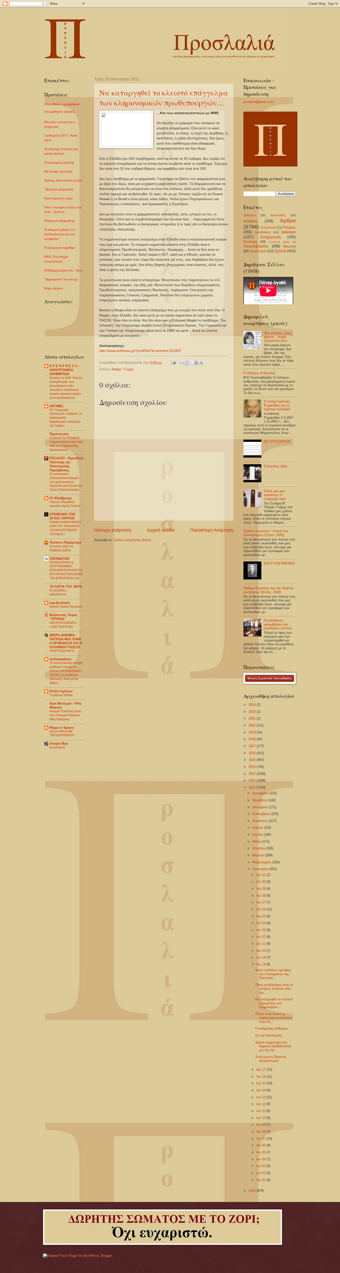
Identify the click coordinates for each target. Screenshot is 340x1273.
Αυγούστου (260, 821)
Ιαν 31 (261, 875)
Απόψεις (250, 221)
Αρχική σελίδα (160, 530)
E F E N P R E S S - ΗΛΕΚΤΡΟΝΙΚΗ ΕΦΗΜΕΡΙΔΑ (64, 370)
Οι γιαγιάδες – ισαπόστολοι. (59, 592)
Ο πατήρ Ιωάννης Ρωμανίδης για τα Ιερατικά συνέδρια (277, 405)
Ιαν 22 (261, 937)
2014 (253, 767)
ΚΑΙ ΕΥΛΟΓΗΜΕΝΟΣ (279, 563)
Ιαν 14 (261, 1090)
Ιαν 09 (261, 1124)
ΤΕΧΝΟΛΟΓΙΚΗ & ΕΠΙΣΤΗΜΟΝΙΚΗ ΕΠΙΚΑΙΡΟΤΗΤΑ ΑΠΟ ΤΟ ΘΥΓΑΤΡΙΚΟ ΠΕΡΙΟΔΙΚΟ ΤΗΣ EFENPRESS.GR (66, 570)
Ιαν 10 (261, 1118)
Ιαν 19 (261, 957)
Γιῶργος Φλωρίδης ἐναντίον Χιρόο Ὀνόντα (65, 504)
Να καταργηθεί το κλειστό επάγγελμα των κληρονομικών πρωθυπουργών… (163, 97)
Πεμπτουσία (59, 434)
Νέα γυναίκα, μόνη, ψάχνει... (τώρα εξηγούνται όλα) (278, 337)
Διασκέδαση (263, 232)
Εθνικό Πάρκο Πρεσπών (66, 606)
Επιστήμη (250, 241)
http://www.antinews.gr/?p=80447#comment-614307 (140, 351)
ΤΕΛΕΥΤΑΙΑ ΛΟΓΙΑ (62, 651)
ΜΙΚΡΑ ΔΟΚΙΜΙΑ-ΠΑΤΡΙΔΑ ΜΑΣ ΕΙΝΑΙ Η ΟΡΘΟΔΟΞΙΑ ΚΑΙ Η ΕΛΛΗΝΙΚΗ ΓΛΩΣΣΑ (66, 641)
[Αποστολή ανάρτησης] (173, 362)
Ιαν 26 (261, 909)
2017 (253, 746)
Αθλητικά (249, 215)
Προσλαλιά (258, 251)
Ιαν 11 (261, 1111)
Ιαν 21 (261, 944)
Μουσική (289, 246)
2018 (253, 739)
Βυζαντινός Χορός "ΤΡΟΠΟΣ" (64, 617)
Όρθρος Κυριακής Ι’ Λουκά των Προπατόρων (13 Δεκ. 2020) (265, 533)
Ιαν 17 (261, 1069)
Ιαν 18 (261, 964)
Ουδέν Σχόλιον (61, 691)
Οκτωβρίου (260, 807)
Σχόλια (280, 251)
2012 (253, 780)
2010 (253, 1191)
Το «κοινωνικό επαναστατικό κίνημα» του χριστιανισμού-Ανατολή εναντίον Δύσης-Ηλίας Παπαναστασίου (66, 482)
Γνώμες (128, 369)
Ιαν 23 (261, 930)
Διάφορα (288, 232)
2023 (253, 712)
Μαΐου (257, 841)
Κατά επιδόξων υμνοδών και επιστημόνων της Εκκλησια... (273, 974)
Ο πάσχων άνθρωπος (259, 373)
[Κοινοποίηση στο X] (191, 362)
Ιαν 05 (261, 1152)
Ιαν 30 (261, 881)
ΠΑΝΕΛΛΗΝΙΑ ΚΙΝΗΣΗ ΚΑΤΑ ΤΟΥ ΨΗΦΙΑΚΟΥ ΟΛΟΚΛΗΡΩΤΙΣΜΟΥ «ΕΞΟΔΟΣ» (65, 528)
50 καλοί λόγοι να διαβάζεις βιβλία (61, 548)
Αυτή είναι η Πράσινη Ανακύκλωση (270, 1058)
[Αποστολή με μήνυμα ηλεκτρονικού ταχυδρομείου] (182, 362)
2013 (253, 774)
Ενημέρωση (271, 237)
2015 (253, 760)
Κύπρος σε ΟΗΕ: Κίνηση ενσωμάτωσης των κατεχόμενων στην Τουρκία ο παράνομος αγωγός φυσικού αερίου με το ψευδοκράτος (66, 387)
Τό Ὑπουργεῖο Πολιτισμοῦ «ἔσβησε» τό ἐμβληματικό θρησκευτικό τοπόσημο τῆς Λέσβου (66, 418)
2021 (253, 718)
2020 (253, 725)
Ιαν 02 (261, 1173)
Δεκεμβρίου (261, 793)
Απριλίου (259, 848)
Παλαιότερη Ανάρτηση (211, 530)
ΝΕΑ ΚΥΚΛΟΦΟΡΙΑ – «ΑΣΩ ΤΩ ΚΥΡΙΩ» (64, 625)
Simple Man (59, 743)
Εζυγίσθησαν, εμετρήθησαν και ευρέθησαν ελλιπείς (278, 624)
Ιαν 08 (261, 1131)
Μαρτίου (258, 855)
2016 (253, 753)
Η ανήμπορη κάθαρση (271, 1028)
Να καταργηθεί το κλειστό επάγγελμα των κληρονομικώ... (273, 1003)
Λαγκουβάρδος (256, 246)
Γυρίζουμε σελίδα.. (62, 695)
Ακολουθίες (278, 215)
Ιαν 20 (261, 951)
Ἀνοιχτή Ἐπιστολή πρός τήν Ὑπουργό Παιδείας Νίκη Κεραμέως (65, 715)
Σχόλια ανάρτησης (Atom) (132, 540)
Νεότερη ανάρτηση (112, 530)
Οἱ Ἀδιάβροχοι (61, 498)
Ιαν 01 (261, 1180)
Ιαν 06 (261, 1145)
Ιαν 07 (261, 1138)
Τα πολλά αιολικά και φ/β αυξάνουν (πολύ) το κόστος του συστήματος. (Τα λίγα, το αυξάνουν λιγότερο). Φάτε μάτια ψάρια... (66, 673)
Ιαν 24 (261, 923)
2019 (253, 732)
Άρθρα (116, 369)
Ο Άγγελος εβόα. (276, 466)
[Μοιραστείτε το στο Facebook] (196, 362)
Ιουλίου (258, 827)
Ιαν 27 (261, 902)
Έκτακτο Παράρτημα (65, 542)
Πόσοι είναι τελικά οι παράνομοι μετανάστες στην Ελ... (273, 1018)
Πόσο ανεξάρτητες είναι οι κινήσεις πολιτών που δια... (274, 988)
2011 (253, 787)
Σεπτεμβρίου (261, 814)
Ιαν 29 (261, 888)
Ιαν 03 (261, 1166)
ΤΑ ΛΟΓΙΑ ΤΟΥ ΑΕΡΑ (66, 586)
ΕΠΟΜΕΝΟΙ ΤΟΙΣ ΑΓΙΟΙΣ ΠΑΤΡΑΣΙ (63, 516)
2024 (253, 705)
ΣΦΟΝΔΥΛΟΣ (60, 558)
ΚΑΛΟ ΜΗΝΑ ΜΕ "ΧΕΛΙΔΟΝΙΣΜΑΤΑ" (62, 733)
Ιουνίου (258, 834)
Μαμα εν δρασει (62, 727)
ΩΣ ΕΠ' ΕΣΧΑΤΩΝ (277, 441)
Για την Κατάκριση (268, 1035)
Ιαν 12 (261, 1104)
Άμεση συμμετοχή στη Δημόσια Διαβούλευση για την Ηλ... (273, 1046)
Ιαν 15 (261, 1083)
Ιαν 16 (261, 1076)
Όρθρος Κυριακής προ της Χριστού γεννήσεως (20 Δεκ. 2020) (268, 590)
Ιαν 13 (261, 1097)
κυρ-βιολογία (60, 603)
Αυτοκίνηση (268, 227)
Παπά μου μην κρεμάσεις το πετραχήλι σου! (275, 495)
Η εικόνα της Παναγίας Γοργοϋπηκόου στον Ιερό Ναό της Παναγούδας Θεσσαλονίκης (66, 444)
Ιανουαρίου (261, 869)
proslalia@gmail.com (258, 102)
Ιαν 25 (261, 916)
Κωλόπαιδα (57, 747)
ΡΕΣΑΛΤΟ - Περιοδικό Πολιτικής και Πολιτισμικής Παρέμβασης (66, 464)
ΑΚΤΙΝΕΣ (56, 406)
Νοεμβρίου (260, 800)
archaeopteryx (60, 659)
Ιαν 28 (261, 895)
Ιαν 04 (261, 1159)
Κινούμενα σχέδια (279, 241)
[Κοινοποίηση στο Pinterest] (201, 362)
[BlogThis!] (186, 362)
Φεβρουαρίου (262, 862)
